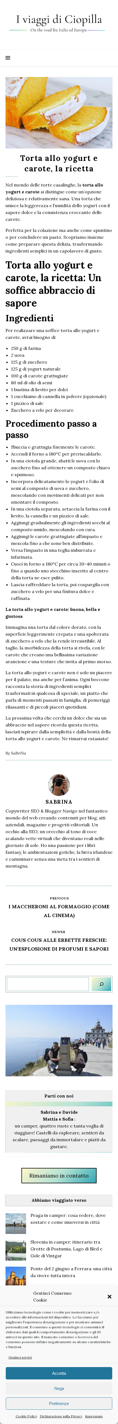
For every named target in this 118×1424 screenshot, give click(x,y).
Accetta (59, 1373)
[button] (109, 1296)
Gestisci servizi (20, 1357)
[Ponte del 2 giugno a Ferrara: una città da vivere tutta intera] (15, 1277)
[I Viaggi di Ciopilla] (59, 25)
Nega (59, 1388)
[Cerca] (101, 984)
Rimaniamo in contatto (59, 1175)
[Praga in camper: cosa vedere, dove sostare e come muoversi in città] (15, 1223)
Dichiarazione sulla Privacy (61, 1416)
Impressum (94, 1416)
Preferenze (59, 1403)
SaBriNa (18, 753)
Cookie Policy (26, 1416)
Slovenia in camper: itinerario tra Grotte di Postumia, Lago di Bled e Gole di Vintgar (66, 1248)
